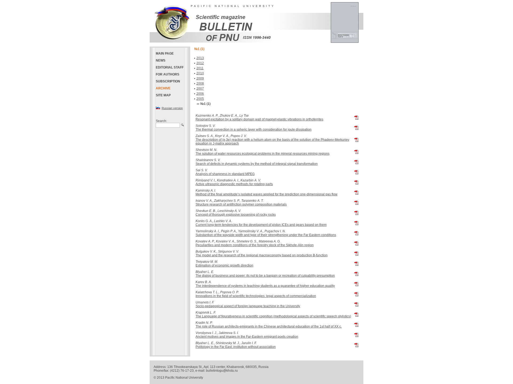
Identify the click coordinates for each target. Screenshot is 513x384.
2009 (200, 78)
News (160, 60)
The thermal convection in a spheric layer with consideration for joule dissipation (254, 129)
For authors (167, 74)
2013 (200, 58)
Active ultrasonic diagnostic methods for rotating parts (234, 184)
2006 (200, 94)
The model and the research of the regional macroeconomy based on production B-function (262, 255)
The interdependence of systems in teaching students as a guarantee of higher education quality (265, 286)
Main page (165, 53)
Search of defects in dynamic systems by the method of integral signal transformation (257, 164)
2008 (200, 83)
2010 (200, 73)
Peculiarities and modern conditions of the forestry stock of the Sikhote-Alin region (255, 245)
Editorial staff (170, 67)
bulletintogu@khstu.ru (222, 370)
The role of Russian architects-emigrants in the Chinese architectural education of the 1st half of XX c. (269, 326)
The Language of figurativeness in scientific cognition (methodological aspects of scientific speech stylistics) (273, 316)
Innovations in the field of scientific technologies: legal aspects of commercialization (256, 296)
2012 (200, 63)
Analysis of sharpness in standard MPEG (225, 174)
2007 (200, 88)
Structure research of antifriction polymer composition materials (241, 204)
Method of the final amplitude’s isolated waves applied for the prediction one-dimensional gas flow (266, 194)
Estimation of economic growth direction (224, 265)
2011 (200, 68)
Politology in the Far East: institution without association (236, 347)
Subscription (168, 81)
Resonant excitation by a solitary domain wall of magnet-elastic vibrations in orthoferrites (259, 119)
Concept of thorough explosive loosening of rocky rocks (236, 214)
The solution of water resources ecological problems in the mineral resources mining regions (262, 153)
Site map (163, 95)
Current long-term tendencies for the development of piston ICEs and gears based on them (261, 225)
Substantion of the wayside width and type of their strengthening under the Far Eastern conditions (266, 235)
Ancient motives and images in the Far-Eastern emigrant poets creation (247, 337)
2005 (200, 99)
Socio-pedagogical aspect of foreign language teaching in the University (248, 306)
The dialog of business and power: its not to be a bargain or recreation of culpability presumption (265, 275)
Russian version (172, 108)
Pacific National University (184, 377)
